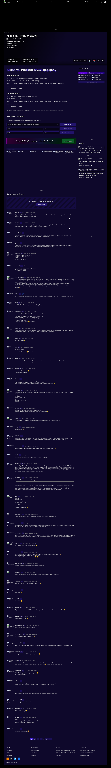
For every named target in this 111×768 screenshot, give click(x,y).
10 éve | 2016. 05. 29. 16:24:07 (28, 338)
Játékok (20, 2)
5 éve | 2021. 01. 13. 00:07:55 (31, 232)
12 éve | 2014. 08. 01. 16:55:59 (29, 717)
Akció (11, 43)
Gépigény (13, 60)
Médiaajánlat (34, 752)
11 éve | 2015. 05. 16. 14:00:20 (30, 523)
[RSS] (8, 759)
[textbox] (25, 128)
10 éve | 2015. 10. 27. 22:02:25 (28, 427)
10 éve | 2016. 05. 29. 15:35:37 (27, 347)
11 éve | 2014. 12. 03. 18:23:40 (30, 590)
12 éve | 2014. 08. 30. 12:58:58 (31, 699)
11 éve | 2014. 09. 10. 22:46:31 (29, 691)
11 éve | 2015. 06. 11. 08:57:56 (31, 477)
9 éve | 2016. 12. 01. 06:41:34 (33, 277)
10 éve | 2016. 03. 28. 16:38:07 (28, 378)
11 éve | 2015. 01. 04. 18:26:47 (31, 563)
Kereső (8, 752)
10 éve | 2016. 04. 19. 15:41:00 (28, 368)
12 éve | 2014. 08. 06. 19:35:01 (29, 708)
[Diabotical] (35, 153)
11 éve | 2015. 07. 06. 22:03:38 (28, 454)
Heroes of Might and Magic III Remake (65, 750)
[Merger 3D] (23, 153)
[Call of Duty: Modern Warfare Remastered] (70, 153)
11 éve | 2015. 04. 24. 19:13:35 (31, 533)
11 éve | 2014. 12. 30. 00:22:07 (30, 572)
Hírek (37, 2)
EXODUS (58, 747)
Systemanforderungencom (86, 752)
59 (46, 739)
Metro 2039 (58, 755)
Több (69, 2)
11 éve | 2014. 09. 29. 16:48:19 (29, 616)
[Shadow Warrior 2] (47, 153)
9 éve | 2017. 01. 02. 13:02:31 (29, 265)
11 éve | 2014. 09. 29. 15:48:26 (29, 651)
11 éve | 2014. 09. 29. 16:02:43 (32, 634)
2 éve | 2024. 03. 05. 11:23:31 (28, 212)
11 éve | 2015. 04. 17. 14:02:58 (29, 543)
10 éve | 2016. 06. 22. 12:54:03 (27, 302)
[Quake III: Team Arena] (12, 153)
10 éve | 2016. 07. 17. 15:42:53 (31, 294)
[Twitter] (15, 759)
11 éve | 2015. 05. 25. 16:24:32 (31, 514)
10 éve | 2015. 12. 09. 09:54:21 (28, 418)
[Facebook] (19, 759)
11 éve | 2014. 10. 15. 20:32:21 (29, 607)
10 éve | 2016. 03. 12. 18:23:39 (30, 390)
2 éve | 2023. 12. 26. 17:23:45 (29, 222)
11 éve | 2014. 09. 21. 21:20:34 (28, 660)
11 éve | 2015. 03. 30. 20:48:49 (30, 552)
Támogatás (9, 750)
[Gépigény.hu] (7, 2)
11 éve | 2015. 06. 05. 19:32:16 (27, 496)
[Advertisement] (55, 18)
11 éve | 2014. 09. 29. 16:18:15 (32, 625)
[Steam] (11, 759)
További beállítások (67, 132)
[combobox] (25, 128)
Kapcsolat (33, 755)
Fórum (53, 2)
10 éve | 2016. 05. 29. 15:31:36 (28, 358)
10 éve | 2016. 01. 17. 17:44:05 (28, 408)
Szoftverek (9, 755)
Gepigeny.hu (83, 747)
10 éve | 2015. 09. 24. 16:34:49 (31, 446)
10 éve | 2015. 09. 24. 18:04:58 (29, 436)
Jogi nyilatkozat (35, 750)
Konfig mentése (68, 128)
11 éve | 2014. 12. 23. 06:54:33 (30, 581)
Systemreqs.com (84, 755)
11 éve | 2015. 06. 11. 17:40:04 (30, 463)
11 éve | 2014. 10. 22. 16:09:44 (29, 598)
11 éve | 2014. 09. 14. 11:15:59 (29, 680)
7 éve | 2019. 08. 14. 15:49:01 (29, 243)
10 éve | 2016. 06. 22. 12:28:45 (30, 311)
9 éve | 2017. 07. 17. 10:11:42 (30, 253)
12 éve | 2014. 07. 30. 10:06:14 (29, 728)
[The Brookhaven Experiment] (58, 153)
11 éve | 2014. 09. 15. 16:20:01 (31, 670)
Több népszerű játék (91, 82)
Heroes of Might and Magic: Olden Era (65, 752)
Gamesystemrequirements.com (88, 750)
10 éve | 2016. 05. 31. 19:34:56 (28, 328)
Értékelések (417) (29, 60)
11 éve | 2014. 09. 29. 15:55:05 (32, 643)
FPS (15, 43)
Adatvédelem (34, 747)
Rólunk (87, 2)
